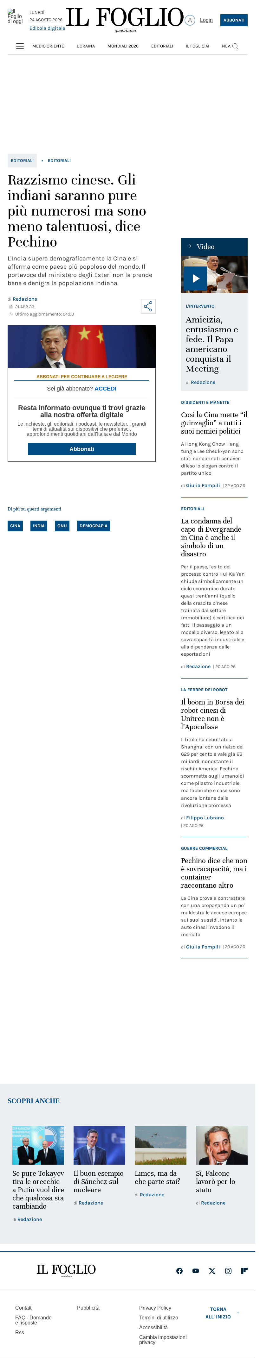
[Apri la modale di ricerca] (235, 46)
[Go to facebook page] (179, 1278)
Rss (19, 1339)
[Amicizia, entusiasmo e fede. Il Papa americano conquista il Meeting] (214, 274)
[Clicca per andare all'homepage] (66, 1278)
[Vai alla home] (125, 20)
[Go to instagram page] (228, 1278)
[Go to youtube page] (195, 1278)
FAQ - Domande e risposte (33, 1327)
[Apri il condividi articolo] (148, 306)
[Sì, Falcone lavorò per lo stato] (217, 1145)
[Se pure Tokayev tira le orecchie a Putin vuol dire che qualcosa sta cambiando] (37, 1145)
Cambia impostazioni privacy (163, 1347)
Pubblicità (88, 1315)
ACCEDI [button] (105, 388)
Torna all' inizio (218, 1320)
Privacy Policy (155, 1315)
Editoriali (22, 160)
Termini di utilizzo (158, 1325)
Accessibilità (153, 1334)
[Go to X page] (212, 1278)
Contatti (24, 1315)
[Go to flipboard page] (244, 1278)
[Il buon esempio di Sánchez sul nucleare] (97, 1145)
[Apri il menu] (20, 46)
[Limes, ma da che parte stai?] (158, 1145)
